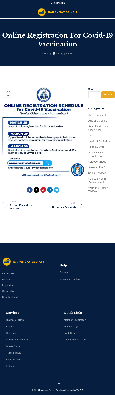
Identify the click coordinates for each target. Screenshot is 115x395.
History (6, 279)
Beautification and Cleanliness (98, 128)
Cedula (10, 326)
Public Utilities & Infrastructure (97, 154)
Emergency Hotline (70, 279)
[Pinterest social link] (43, 190)
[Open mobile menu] (3, 12)
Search (92, 89)
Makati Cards (13, 346)
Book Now (69, 333)
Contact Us (66, 272)
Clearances (12, 333)
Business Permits (15, 319)
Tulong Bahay (13, 352)
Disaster (93, 135)
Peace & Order (96, 146)
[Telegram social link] (56, 190)
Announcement (97, 115)
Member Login (57, 2)
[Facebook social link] (30, 190)
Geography (8, 291)
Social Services (97, 172)
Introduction (8, 273)
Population (8, 285)
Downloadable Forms (75, 339)
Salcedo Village (97, 161)
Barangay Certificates (17, 339)
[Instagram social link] (59, 384)
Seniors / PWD (96, 167)
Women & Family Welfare (98, 189)
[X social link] (36, 190)
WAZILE (79, 390)
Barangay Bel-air (47, 390)
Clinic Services (14, 359)
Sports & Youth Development (97, 180)
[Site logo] (57, 11)
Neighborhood (10, 297)
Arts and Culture (97, 120)
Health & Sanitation (99, 141)
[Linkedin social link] (50, 190)
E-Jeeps (10, 366)
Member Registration (75, 319)
